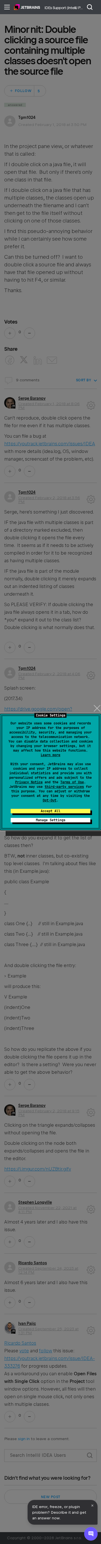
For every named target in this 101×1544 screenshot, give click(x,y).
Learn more (50, 755)
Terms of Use (72, 782)
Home (27, 7)
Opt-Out (49, 800)
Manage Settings (50, 820)
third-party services (64, 786)
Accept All (50, 811)
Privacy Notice (29, 782)
